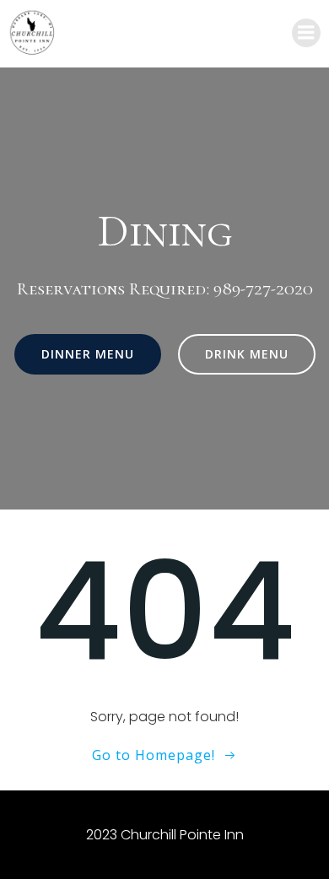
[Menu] (306, 33)
